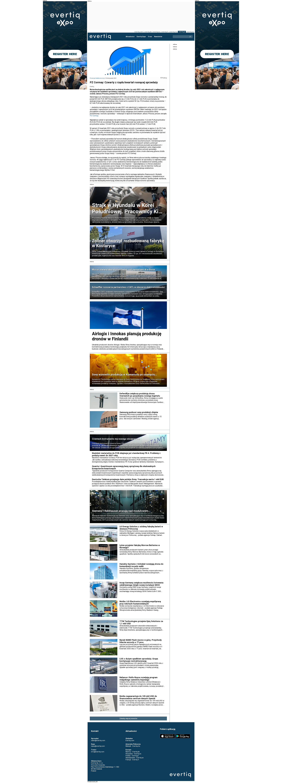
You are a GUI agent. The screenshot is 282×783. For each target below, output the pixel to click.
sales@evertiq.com (98, 740)
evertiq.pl (182, 32)
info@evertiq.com (97, 752)
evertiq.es (156, 32)
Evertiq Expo (141, 36)
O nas (150, 36)
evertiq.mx (173, 32)
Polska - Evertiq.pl (132, 756)
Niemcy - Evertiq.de (133, 752)
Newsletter (158, 36)
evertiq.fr (165, 32)
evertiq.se (190, 32)
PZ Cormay (94, 116)
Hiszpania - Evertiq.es (133, 754)
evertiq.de (148, 32)
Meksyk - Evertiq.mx (133, 746)
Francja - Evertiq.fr (132, 760)
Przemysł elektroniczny (97, 78)
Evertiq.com (130, 740)
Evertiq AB (100, 36)
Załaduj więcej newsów (128, 718)
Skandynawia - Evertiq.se (135, 758)
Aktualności (130, 36)
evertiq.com (139, 32)
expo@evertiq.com (98, 746)
